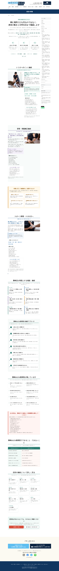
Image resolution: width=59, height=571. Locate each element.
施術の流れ (25, 6)
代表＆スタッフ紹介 (30, 6)
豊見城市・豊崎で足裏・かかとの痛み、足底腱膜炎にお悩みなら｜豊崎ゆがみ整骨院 (46, 64)
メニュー (21, 6)
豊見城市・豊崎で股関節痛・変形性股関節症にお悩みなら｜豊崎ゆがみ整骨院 (46, 49)
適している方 (24, 56)
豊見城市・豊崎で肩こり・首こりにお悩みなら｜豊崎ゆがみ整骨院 (46, 52)
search (8, 8)
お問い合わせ (48, 6)
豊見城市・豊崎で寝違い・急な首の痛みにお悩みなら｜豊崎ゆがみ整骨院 (46, 42)
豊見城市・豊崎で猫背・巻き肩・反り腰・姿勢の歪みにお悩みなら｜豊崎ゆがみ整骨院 (46, 46)
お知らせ (42, 86)
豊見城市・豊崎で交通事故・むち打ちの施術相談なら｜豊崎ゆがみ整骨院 (46, 35)
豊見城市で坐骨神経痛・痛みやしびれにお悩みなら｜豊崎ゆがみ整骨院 (46, 74)
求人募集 (36, 6)
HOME (9, 6)
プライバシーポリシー (44, 80)
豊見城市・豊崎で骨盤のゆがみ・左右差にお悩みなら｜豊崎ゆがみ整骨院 (46, 70)
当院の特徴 (16, 6)
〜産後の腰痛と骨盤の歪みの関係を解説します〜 (45, 98)
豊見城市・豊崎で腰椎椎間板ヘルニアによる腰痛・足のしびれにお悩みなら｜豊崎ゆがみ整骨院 (46, 56)
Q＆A (44, 6)
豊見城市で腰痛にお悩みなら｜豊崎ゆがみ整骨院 (46, 77)
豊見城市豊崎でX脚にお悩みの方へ (45, 93)
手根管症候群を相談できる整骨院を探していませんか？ (45, 102)
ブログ (42, 88)
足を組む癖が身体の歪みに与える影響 (45, 96)
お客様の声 (40, 6)
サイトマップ (43, 82)
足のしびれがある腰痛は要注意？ (45, 100)
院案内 (13, 6)
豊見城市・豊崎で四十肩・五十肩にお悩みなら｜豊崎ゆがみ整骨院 (46, 39)
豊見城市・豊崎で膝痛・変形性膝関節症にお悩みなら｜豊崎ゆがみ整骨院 (46, 60)
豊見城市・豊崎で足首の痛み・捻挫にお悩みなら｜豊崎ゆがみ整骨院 (46, 67)
